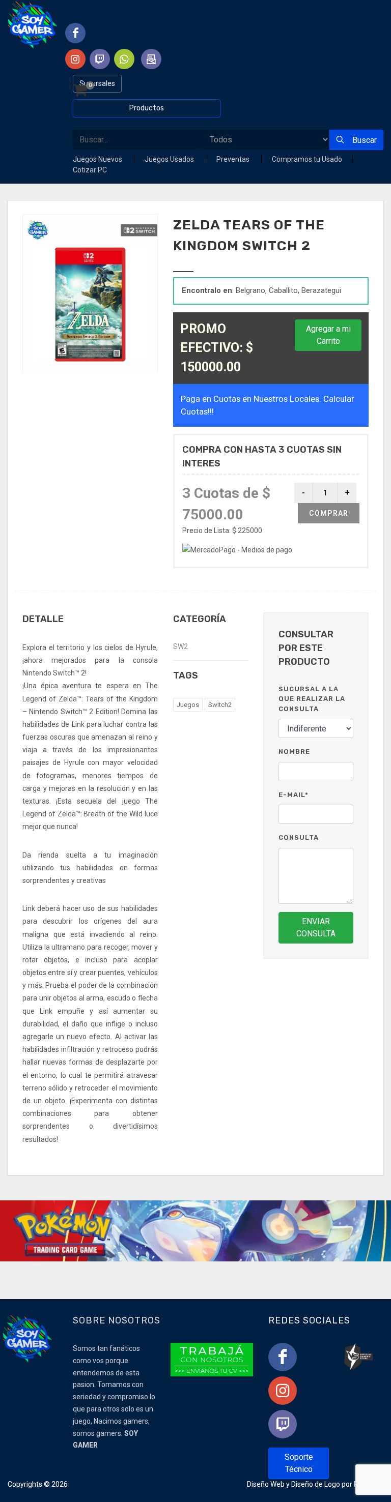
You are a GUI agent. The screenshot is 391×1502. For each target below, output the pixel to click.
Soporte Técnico (299, 1463)
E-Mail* (293, 795)
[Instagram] (282, 1390)
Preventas (233, 159)
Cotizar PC (90, 170)
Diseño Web (266, 1484)
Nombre (294, 751)
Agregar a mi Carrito (328, 335)
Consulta (298, 837)
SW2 (180, 646)
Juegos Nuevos (98, 159)
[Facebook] (282, 1357)
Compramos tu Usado (307, 159)
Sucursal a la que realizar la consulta (311, 699)
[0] (80, 91)
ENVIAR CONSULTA (316, 927)
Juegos (188, 705)
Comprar (328, 513)
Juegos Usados (170, 159)
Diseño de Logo (315, 1484)
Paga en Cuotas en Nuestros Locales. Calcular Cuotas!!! (267, 405)
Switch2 (220, 705)
